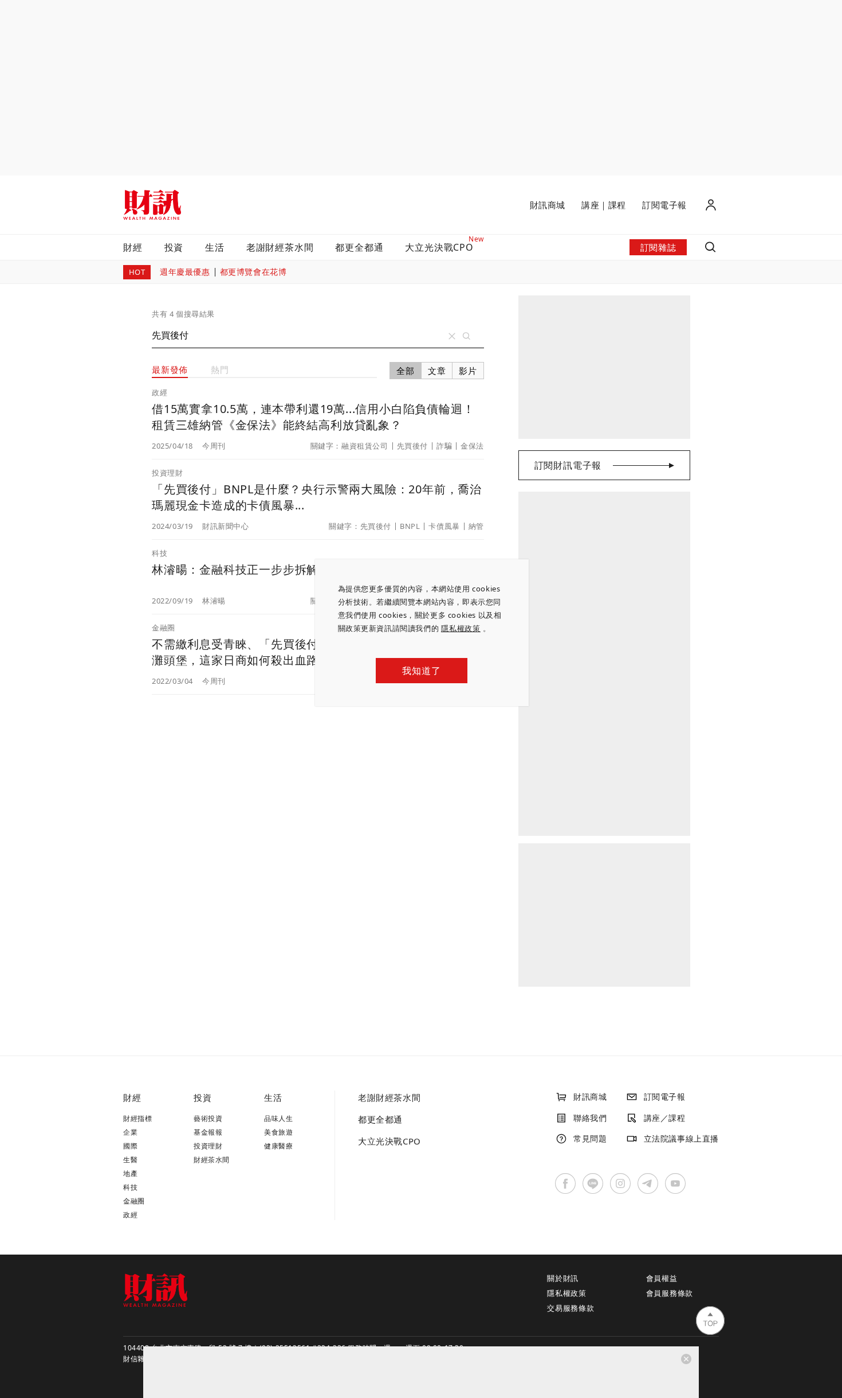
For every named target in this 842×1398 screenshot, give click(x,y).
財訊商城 (547, 205)
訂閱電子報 (664, 205)
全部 (405, 370)
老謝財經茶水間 (280, 247)
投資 (174, 247)
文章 (437, 370)
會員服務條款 (670, 1293)
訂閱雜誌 (658, 247)
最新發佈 (170, 369)
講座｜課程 (603, 205)
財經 (133, 247)
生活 (215, 247)
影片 (468, 370)
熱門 (220, 369)
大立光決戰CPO (389, 1141)
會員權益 (662, 1278)
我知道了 (421, 670)
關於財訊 (563, 1278)
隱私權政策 (461, 628)
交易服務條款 (571, 1308)
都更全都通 (359, 247)
